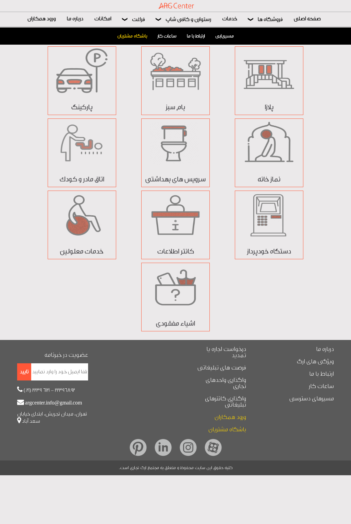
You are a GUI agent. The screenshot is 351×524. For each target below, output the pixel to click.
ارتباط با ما (196, 36)
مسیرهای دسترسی (311, 398)
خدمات (229, 18)
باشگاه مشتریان (132, 36)
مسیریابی (224, 36)
